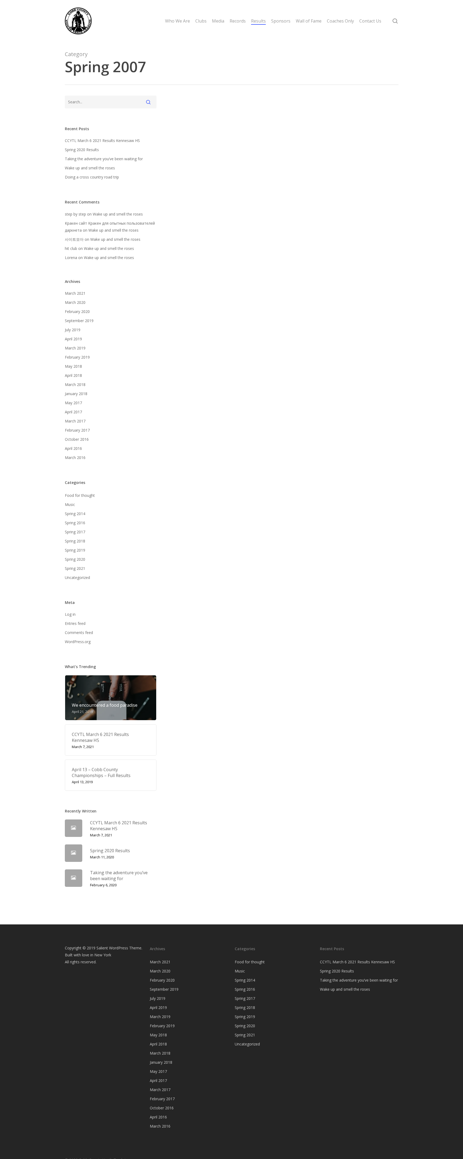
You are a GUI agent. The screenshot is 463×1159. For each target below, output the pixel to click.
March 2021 (75, 293)
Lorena (71, 257)
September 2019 (79, 320)
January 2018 (76, 393)
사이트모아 (74, 239)
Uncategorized (77, 577)
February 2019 (77, 357)
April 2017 (73, 411)
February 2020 (77, 311)
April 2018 (73, 375)
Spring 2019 (75, 550)
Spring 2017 (75, 531)
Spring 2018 (75, 541)
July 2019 (72, 329)
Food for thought (80, 495)
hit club (71, 248)
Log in (70, 614)
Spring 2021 (75, 568)
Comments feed (79, 632)
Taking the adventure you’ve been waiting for (104, 158)
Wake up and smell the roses (90, 167)
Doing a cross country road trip (92, 177)
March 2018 (75, 384)
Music (70, 504)
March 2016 (75, 457)
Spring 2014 (75, 513)
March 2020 (75, 302)
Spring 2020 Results (82, 149)
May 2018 (73, 366)
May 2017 (73, 402)
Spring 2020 (75, 559)
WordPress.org (78, 641)
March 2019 (75, 348)
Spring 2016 (75, 522)
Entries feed (75, 623)
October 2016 (77, 439)
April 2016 (73, 448)
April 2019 (73, 338)
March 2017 (75, 421)
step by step (75, 214)
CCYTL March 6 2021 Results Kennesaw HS (102, 140)
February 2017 (77, 430)
